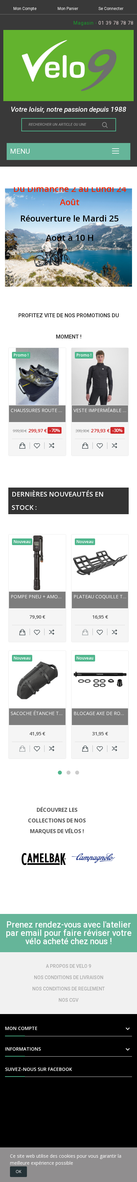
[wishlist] (37, 445)
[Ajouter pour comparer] (51, 445)
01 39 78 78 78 (116, 23)
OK (18, 1171)
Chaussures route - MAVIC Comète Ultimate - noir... (37, 410)
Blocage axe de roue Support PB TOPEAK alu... (100, 713)
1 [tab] (60, 773)
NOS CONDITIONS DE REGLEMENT (68, 988)
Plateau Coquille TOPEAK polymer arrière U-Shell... (100, 596)
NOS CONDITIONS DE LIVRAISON (68, 977)
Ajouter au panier (22, 445)
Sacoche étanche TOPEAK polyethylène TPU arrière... (37, 713)
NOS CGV (68, 1000)
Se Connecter (110, 8)
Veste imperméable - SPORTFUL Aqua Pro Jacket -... (100, 410)
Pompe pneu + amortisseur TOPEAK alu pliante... (37, 596)
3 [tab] (77, 773)
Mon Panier (68, 8)
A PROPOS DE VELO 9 (68, 966)
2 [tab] (68, 773)
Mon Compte (25, 8)
